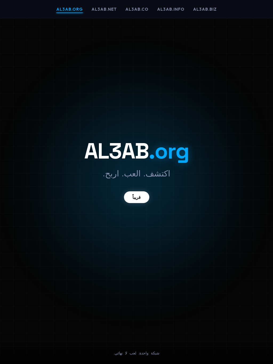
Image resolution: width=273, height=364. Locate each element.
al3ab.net (104, 9)
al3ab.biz (205, 9)
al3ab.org (69, 9)
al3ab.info (170, 9)
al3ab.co (136, 9)
